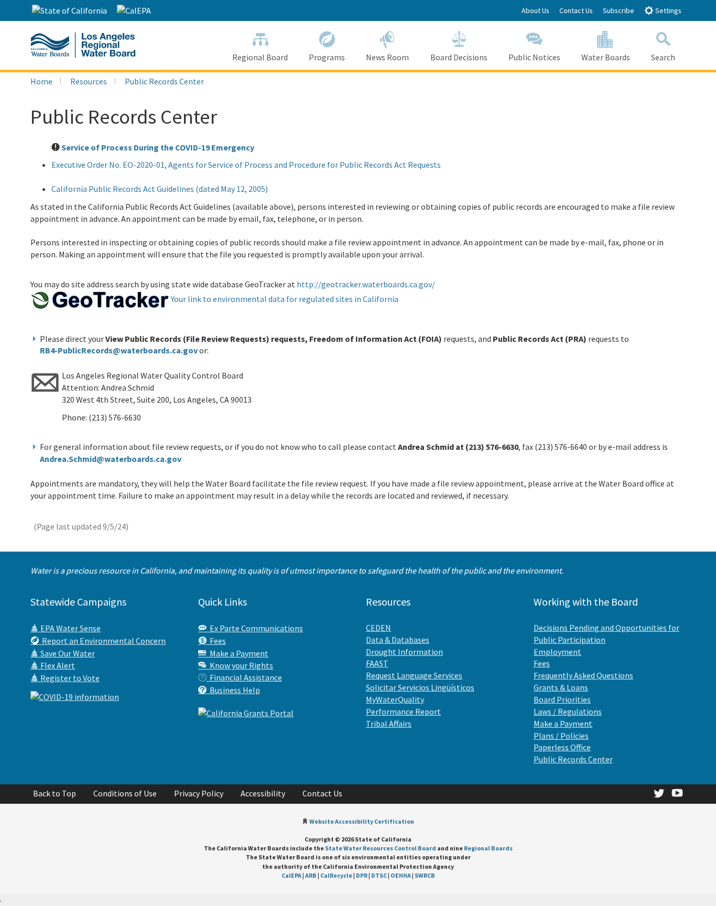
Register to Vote (69, 678)
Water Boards (605, 57)
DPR (361, 875)
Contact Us (576, 10)
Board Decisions (458, 57)
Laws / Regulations (568, 711)
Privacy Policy (198, 793)
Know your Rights (240, 665)
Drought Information (404, 651)
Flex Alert (57, 665)
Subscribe (618, 10)
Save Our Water (67, 653)
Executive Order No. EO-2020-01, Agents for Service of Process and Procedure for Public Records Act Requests (246, 164)
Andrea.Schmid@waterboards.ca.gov (110, 459)
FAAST (377, 663)
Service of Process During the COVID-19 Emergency (157, 147)
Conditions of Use (125, 793)
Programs (327, 57)
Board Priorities (562, 699)
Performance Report (403, 711)
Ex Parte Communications (255, 628)
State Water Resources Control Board (380, 848)
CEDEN (378, 627)
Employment (557, 651)
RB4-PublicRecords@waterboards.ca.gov (119, 350)
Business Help (233, 690)
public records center (164, 81)
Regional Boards (488, 848)
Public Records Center (573, 759)
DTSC (379, 875)
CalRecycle (336, 875)
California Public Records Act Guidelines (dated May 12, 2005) (159, 189)
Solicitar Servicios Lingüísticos (420, 687)
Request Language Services (414, 675)
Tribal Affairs (388, 723)
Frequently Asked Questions (583, 675)
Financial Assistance (244, 677)
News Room (387, 57)
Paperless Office (562, 747)
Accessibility (263, 793)
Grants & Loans (561, 687)
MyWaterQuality (395, 699)
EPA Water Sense (70, 628)
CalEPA (291, 875)
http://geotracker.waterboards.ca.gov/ (366, 284)
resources (88, 81)
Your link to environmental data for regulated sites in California (283, 299)
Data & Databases (397, 639)
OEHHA (400, 875)
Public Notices (534, 57)
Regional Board (260, 57)
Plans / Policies (561, 735)
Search (663, 57)
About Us (535, 10)
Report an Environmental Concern (102, 640)
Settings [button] (667, 10)
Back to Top (54, 793)
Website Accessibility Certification (361, 821)
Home (41, 81)
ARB (311, 875)
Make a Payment (237, 653)
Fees (216, 640)
